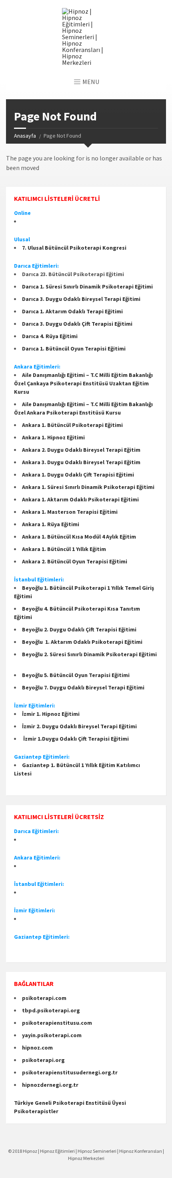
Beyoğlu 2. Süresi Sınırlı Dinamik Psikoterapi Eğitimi (89, 654)
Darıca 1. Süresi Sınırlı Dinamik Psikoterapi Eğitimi (87, 286)
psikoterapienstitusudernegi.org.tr (70, 1072)
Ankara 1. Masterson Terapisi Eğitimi (70, 511)
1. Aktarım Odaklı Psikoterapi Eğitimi (93, 641)
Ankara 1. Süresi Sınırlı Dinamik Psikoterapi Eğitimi (88, 487)
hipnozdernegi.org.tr (50, 1084)
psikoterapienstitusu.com (57, 1022)
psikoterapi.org (43, 1060)
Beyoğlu (33, 641)
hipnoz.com (37, 1047)
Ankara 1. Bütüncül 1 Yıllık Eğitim (64, 549)
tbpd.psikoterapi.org (51, 1010)
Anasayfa (25, 135)
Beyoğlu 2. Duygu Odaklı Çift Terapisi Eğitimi (80, 629)
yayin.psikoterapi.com (52, 1035)
